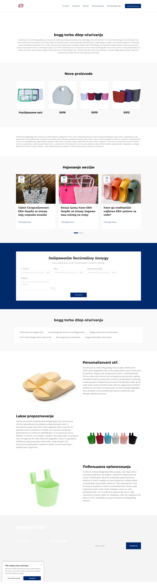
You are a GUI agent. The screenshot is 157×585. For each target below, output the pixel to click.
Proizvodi (76, 6)
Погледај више (24, 222)
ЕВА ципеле (76, 553)
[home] (21, 6)
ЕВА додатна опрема (59, 563)
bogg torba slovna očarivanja (104, 332)
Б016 (62, 112)
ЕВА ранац (54, 556)
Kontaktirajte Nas (114, 6)
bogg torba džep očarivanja (98, 337)
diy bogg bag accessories (68, 337)
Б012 (127, 112)
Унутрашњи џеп (30, 112)
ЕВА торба (55, 553)
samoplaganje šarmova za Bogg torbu (66, 332)
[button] (76, 232)
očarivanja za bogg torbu (31, 332)
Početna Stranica (22, 546)
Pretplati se (133, 546)
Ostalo (73, 563)
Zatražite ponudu (133, 6)
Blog (18, 553)
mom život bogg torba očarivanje (35, 337)
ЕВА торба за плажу (59, 546)
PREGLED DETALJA (30, 95)
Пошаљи (78, 295)
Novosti (86, 6)
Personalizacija (98, 6)
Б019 (94, 112)
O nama (65, 6)
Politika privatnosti (84, 575)
